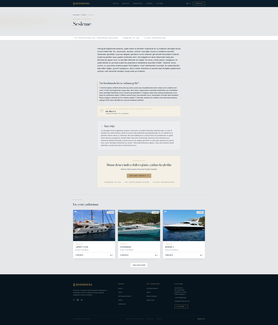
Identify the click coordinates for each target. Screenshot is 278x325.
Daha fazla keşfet (139, 265)
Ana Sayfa (76, 15)
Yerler (120, 292)
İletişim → (181, 306)
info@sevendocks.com (182, 301)
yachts (116, 3)
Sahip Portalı (150, 300)
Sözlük (84, 15)
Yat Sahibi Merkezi (152, 288)
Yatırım (148, 292)
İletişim (159, 3)
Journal (149, 3)
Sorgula (199, 3)
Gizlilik (150, 318)
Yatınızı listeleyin (151, 296)
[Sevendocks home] (94, 284)
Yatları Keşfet (137, 176)
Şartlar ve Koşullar (135, 318)
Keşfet (120, 288)
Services (125, 3)
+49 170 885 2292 (180, 298)
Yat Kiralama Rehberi (124, 296)
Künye (159, 318)
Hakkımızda (137, 3)
